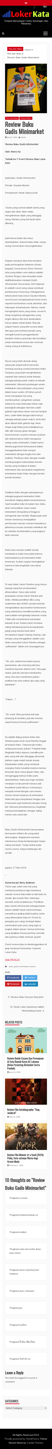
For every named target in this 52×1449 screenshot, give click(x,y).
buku (11, 966)
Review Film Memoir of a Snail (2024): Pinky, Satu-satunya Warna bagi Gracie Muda (25, 1158)
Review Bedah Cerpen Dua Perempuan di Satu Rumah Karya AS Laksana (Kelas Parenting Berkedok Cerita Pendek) (25, 1063)
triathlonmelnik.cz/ (28, 1214)
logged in (22, 1377)
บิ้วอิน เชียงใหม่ (27, 1341)
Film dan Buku (12, 118)
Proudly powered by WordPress (21, 1438)
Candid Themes (35, 1442)
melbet (23, 1232)
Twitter (31, 977)
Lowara (23, 1197)
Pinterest (14, 984)
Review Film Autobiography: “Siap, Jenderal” (23, 1111)
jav (21, 1307)
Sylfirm (23, 1324)
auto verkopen (26, 1290)
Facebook (14, 977)
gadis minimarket (21, 966)
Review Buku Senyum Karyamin (27, 997)
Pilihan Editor (25, 118)
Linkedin (31, 984)
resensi (32, 966)
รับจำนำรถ (24, 1358)
